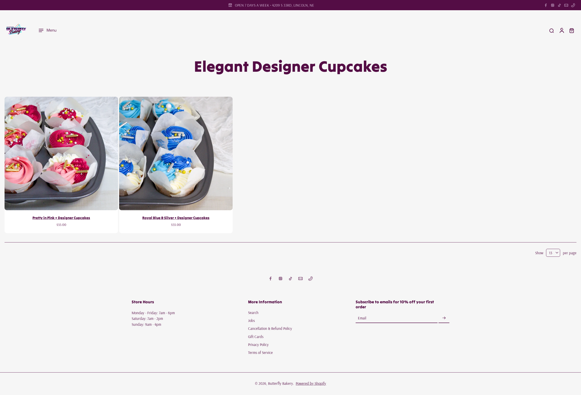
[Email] (566, 5)
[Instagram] (552, 5)
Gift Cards (255, 336)
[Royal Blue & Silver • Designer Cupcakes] (176, 153)
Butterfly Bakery (280, 383)
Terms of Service (260, 352)
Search (253, 312)
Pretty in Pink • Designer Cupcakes (61, 217)
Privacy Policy (258, 344)
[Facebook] (545, 5)
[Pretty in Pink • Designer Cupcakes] (61, 153)
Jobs (251, 320)
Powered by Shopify (311, 383)
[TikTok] (559, 5)
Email (362, 318)
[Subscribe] (443, 318)
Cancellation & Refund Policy (270, 328)
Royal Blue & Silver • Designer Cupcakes (175, 217)
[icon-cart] (571, 30)
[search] (551, 30)
